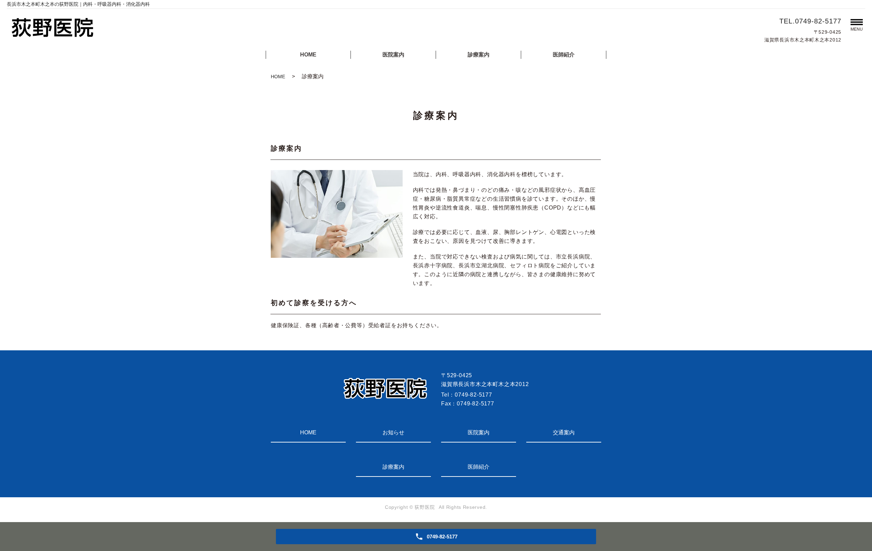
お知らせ (393, 432)
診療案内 (478, 54)
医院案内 (393, 54)
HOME (308, 54)
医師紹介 (564, 54)
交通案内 (564, 432)
